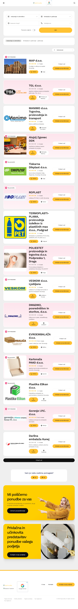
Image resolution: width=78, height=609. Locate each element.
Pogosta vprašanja (28, 598)
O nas (43, 584)
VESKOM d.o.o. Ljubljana (38, 282)
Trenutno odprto (26, 30)
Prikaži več (39, 460)
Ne (44, 477)
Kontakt (50, 584)
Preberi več (61, 64)
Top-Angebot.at (7, 600)
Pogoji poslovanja (8, 598)
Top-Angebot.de (38, 598)
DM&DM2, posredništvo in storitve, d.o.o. (39, 308)
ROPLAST (35, 192)
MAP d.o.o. (35, 60)
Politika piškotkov (18, 598)
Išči (55, 30)
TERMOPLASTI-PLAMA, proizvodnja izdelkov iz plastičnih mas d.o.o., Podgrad (39, 222)
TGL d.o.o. (35, 85)
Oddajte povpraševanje (62, 68)
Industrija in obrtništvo (13, 40)
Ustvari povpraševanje (17, 511)
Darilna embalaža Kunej (39, 437)
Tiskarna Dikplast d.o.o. (38, 165)
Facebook (11, 588)
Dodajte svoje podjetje (17, 555)
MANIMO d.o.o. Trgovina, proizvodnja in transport (38, 113)
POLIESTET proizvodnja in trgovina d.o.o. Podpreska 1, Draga (38, 254)
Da (35, 477)
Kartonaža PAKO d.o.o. (36, 361)
